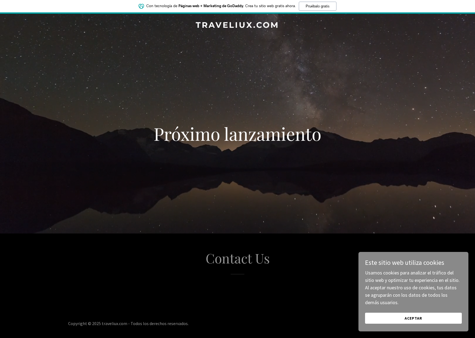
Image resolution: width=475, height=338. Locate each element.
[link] (237, 26)
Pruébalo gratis (318, 6)
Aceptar (413, 318)
